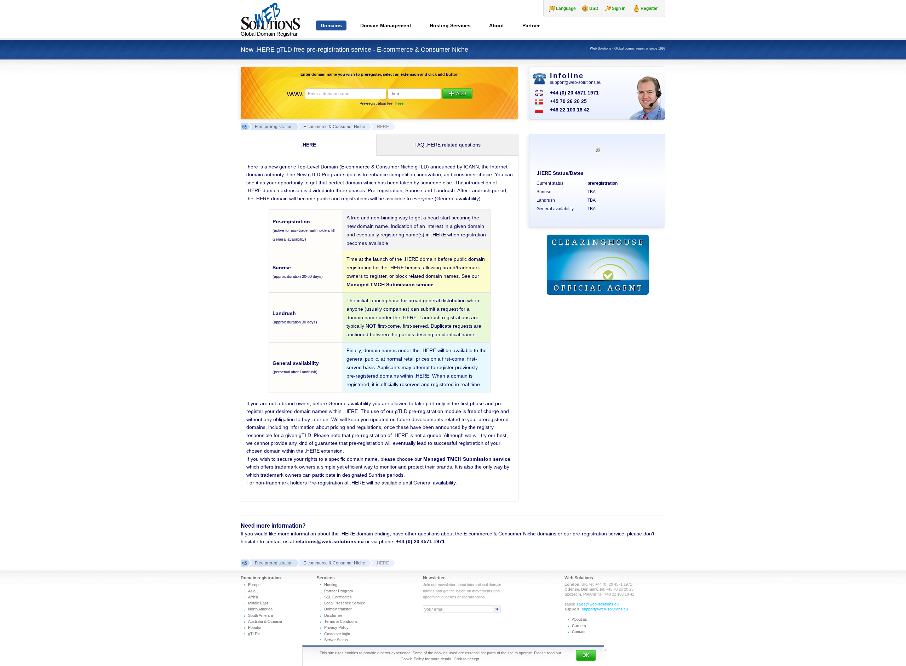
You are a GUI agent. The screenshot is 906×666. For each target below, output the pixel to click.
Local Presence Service (344, 603)
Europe (254, 584)
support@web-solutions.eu (576, 82)
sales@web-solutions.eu (598, 604)
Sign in (618, 8)
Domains (331, 25)
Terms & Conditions (341, 621)
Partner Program (338, 591)
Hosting (330, 584)
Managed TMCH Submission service (390, 284)
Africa (253, 597)
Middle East (258, 603)
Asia (252, 591)
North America (260, 609)
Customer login (337, 634)
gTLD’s (254, 634)
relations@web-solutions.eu (330, 541)
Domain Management (385, 25)
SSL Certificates (338, 597)
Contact (578, 632)
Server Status (336, 640)
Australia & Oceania (265, 621)
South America (260, 615)
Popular (254, 627)
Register (649, 8)
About (496, 25)
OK (586, 655)
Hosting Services (450, 25)
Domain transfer (338, 609)
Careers (579, 626)
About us (579, 619)
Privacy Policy (336, 627)
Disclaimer (333, 615)
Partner (531, 25)
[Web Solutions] (244, 563)
